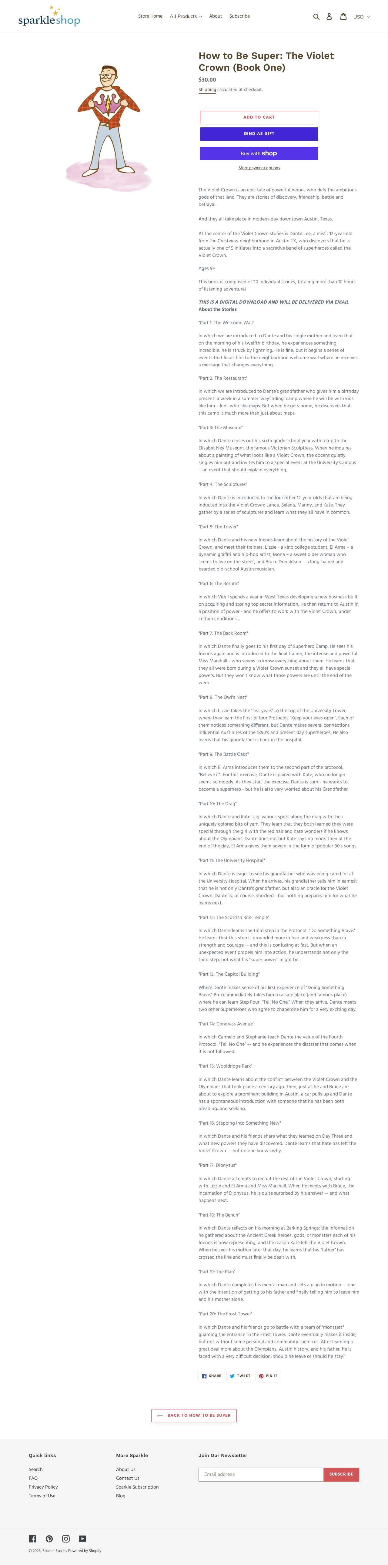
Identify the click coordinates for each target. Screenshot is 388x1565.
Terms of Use (42, 1496)
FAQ (33, 1478)
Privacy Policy (43, 1487)
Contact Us (127, 1478)
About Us (125, 1469)
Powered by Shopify (84, 1551)
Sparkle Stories (54, 1551)
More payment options (259, 168)
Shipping (207, 89)
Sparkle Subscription (137, 1487)
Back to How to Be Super (198, 1415)
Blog (120, 1496)
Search (36, 1469)
